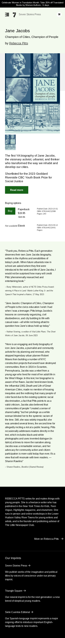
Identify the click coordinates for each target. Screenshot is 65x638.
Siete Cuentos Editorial (17, 612)
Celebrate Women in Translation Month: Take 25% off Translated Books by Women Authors (32, 3)
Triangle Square (13, 590)
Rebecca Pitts (18, 43)
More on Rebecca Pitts (46, 539)
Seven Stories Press (30, 14)
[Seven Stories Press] (14, 15)
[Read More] (16, 190)
